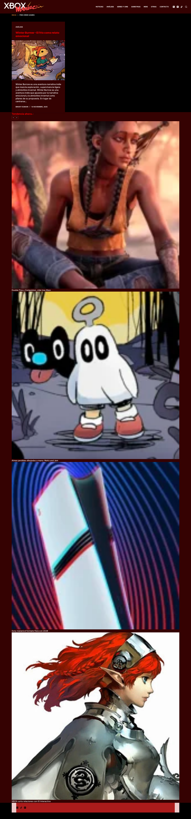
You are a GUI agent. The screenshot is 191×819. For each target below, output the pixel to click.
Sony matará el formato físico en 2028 (30, 631)
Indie (146, 7)
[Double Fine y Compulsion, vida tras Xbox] (95, 205)
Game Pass (135, 7)
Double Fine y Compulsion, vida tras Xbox (31, 290)
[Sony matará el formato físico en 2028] (95, 545)
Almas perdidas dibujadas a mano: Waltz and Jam (35, 460)
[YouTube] (178, 7)
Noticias (99, 7)
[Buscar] (186, 7)
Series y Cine (122, 7)
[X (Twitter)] (174, 7)
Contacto (164, 7)
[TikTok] (182, 7)
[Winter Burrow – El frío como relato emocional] (38, 60)
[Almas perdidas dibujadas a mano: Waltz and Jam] (95, 375)
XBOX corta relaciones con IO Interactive (31, 801)
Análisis (110, 7)
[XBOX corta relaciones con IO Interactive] (95, 716)
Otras (153, 7)
